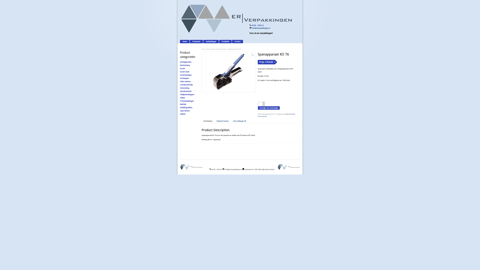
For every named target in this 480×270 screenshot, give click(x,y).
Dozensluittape (186, 75)
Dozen (182, 69)
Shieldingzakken (186, 107)
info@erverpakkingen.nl (261, 28)
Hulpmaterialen (221, 49)
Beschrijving (208, 121)
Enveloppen (184, 78)
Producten (196, 41)
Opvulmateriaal (185, 91)
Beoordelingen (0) (239, 121)
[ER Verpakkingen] (236, 33)
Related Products (223, 121)
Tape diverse (185, 111)
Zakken (183, 114)
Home (184, 41)
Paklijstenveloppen (187, 95)
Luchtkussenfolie (186, 85)
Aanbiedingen (211, 41)
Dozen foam (184, 72)
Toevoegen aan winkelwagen (268, 108)
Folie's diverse (185, 81)
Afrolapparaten (186, 62)
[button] (252, 55)
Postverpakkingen (187, 101)
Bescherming (185, 65)
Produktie (225, 41)
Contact (237, 41)
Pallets (182, 98)
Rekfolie (183, 104)
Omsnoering (211, 49)
